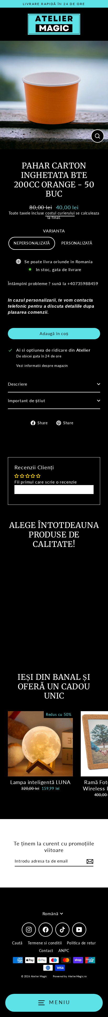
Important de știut (26, 400)
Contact (46, 950)
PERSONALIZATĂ (76, 243)
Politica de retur (81, 943)
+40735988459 (82, 283)
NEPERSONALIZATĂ (32, 243)
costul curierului (60, 213)
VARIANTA (54, 230)
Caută (17, 943)
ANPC (63, 950)
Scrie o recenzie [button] (54, 489)
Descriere (17, 383)
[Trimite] (89, 861)
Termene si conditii (45, 943)
